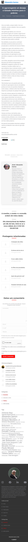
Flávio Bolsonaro (7, 438)
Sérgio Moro (4, 451)
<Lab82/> (14, 539)
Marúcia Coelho (7, 444)
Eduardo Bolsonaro (20, 431)
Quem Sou (5, 512)
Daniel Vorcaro (5, 429)
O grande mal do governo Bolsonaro (13, 366)
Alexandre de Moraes (20, 414)
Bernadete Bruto (16, 423)
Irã (18, 438)
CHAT (12, 425)
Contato (5, 515)
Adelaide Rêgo (7, 412)
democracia (13, 429)
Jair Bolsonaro (9, 440)
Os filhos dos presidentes (18, 267)
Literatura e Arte (7, 397)
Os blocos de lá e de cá (17, 250)
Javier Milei (19, 440)
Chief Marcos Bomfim (8, 427)
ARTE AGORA (6, 403)
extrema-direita (5, 437)
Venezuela (5, 455)
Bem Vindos (5, 506)
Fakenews (12, 437)
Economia (5, 394)
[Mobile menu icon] (25, 2)
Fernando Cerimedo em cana (18, 284)
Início (4, 503)
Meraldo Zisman (8, 446)
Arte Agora (23, 422)
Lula (20, 442)
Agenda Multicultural (8, 414)
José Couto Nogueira (10, 442)
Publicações (6, 509)
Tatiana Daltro (7, 453)
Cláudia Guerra (18, 427)
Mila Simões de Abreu (20, 446)
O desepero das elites (17, 242)
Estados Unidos (16, 435)
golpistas (15, 438)
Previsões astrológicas (9, 450)
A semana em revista (6, 423)
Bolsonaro (6, 425)
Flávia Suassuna (20, 437)
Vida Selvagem (13, 455)
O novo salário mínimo (17, 259)
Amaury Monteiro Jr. (11, 420)
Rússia (19, 449)
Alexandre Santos (9, 416)
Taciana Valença (14, 451)
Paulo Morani (8, 448)
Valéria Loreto (17, 453)
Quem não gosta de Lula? (17, 276)
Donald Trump (8, 431)
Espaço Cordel (5, 435)
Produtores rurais (14, 156)
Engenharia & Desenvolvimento (11, 433)
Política (5, 400)
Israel (21, 438)
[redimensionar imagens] (5, 244)
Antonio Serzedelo (8, 422)
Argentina (18, 422)
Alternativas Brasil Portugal (9, 418)
